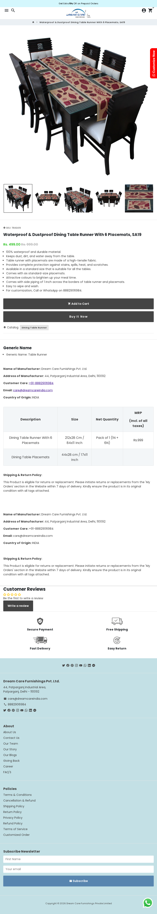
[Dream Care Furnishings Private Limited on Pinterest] (72, 665)
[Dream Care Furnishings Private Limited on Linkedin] (89, 665)
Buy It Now (78, 317)
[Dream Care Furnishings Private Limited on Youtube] (80, 665)
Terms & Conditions (17, 795)
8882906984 (15, 704)
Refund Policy (12, 823)
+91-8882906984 (41, 383)
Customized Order (16, 835)
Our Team (10, 744)
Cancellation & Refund (19, 800)
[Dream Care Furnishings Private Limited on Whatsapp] (85, 665)
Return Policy (12, 812)
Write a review (18, 606)
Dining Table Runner (34, 327)
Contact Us (11, 738)
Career (8, 766)
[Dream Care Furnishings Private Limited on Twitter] (63, 665)
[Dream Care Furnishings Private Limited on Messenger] (93, 665)
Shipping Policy (13, 806)
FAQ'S (7, 772)
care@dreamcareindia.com (33, 390)
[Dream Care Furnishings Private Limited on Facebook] (67, 665)
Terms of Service (15, 829)
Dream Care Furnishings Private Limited (89, 903)
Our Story (10, 749)
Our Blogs (10, 755)
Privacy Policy (12, 818)
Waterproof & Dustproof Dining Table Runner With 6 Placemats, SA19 (82, 22)
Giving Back (11, 761)
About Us (9, 732)
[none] (18, 198)
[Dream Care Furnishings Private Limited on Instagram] (76, 665)
